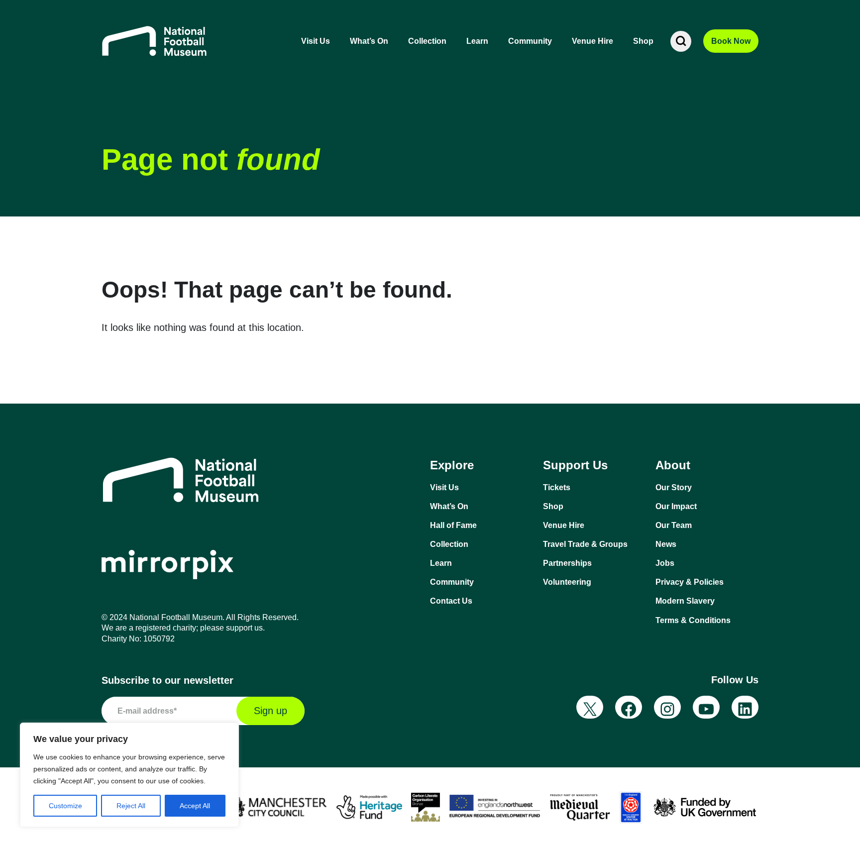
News (665, 544)
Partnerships (567, 563)
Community (530, 41)
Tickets (556, 487)
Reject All (130, 806)
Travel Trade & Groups (585, 544)
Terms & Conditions (693, 620)
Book (731, 41)
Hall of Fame (453, 525)
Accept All (195, 806)
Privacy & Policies (689, 582)
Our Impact (676, 506)
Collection (427, 41)
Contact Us (451, 601)
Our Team (673, 525)
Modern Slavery (685, 601)
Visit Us (315, 41)
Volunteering (567, 582)
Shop (643, 41)
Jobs (664, 563)
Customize (65, 806)
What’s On (369, 41)
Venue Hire (592, 41)
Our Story (673, 487)
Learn (477, 41)
